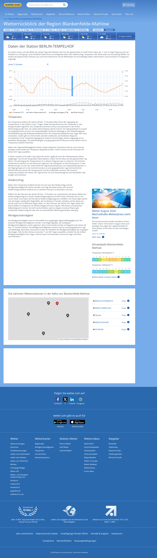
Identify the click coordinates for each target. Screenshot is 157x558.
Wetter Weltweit (90, 464)
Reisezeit (98, 30)
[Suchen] (64, 4)
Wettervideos (92, 438)
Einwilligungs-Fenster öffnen (74, 533)
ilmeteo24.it (15, 487)
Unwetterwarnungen (18, 450)
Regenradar (70, 30)
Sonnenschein (40, 454)
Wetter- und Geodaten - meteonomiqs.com (19, 476)
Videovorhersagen (17, 443)
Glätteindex (113, 447)
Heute (7, 30)
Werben (13, 464)
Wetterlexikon (89, 468)
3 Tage (26, 30)
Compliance (48, 540)
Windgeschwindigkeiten (44, 447)
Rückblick (109, 30)
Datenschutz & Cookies (47, 533)
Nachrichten (89, 443)
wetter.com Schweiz (18, 457)
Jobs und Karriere (24, 533)
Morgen (17, 30)
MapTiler (67, 339)
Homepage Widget (17, 468)
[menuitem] (10, 14)
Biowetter (112, 443)
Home (5, 19)
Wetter (14, 438)
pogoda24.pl (15, 491)
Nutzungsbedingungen (85, 540)
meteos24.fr (15, 484)
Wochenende (38, 30)
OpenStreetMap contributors (80, 339)
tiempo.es (14, 480)
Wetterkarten (43, 438)
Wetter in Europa (90, 461)
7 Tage (49, 30)
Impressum (116, 533)
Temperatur (39, 450)
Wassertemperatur (42, 457)
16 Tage (59, 30)
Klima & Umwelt (115, 457)
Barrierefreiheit (64, 540)
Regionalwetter (90, 457)
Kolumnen (14, 447)
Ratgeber (114, 438)
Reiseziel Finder (115, 450)
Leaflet (61, 339)
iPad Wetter (64, 447)
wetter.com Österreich (19, 461)
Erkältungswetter (115, 454)
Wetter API (14, 471)
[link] (10, 14)
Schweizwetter (90, 450)
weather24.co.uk (17, 494)
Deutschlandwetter (91, 447)
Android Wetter (66, 450)
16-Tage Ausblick (124, 36)
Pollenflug (83, 30)
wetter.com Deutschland (20, 454)
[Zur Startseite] (13, 5)
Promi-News (89, 471)
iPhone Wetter (65, 443)
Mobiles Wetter (68, 438)
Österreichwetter (90, 454)
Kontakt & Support (100, 533)
